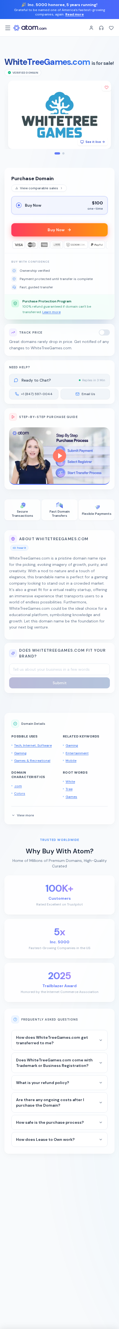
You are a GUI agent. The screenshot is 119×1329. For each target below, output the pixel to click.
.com (18, 786)
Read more (74, 14)
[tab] (57, 153)
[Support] (101, 28)
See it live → (95, 142)
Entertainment (77, 753)
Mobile (71, 760)
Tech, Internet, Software (33, 745)
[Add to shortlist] (106, 87)
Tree (69, 789)
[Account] (91, 28)
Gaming (20, 753)
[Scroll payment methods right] (104, 245)
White (70, 781)
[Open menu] (8, 28)
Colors (19, 793)
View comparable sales (39, 188)
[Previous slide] (12, 115)
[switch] (104, 332)
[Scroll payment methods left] (15, 245)
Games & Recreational (32, 760)
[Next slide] (107, 115)
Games (71, 797)
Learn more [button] (51, 312)
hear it (21, 548)
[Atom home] (29, 27)
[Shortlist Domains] (111, 28)
